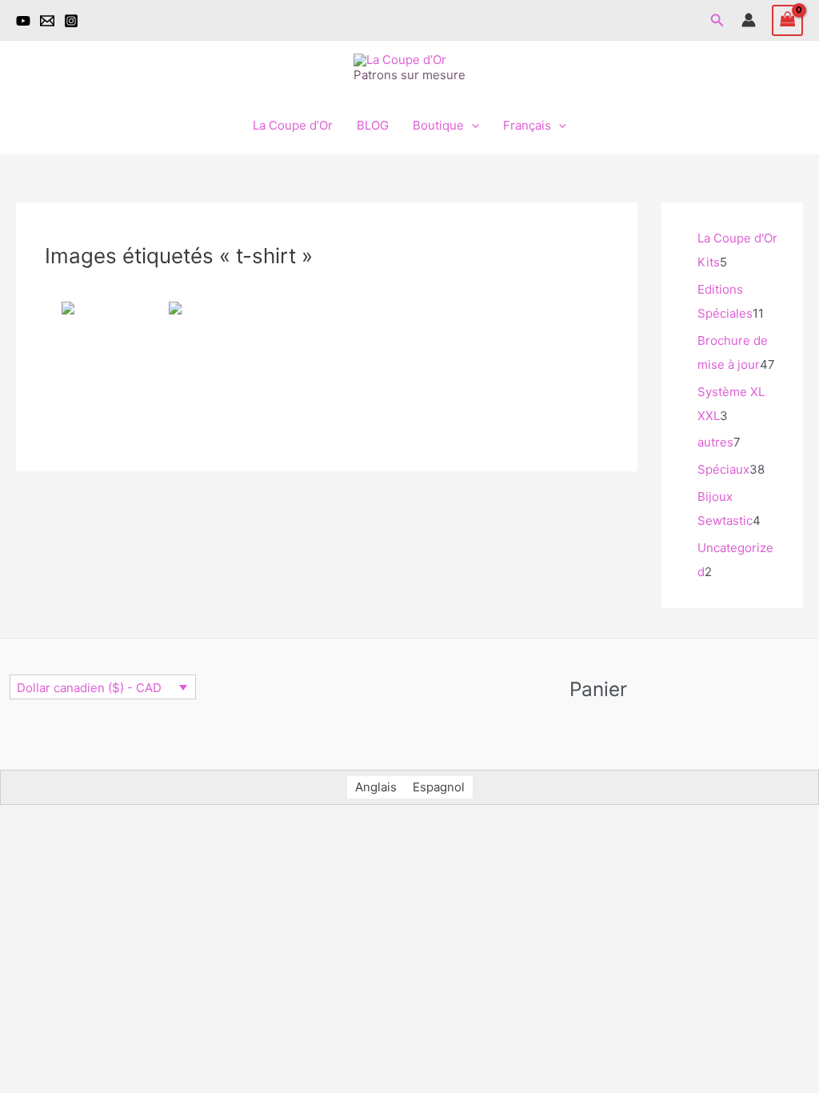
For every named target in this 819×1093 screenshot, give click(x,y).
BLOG (373, 125)
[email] (47, 21)
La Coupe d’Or (293, 125)
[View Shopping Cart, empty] (788, 20)
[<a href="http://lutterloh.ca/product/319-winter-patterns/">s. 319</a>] (214, 366)
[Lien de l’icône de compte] (748, 20)
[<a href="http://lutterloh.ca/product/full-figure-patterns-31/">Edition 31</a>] (101, 366)
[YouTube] (23, 21)
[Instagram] (71, 21)
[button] (717, 20)
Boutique (438, 125)
